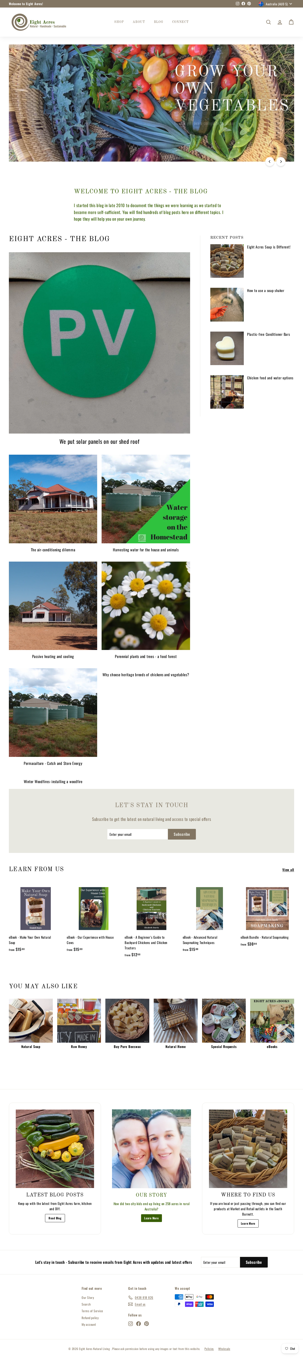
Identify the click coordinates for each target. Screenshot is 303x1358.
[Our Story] (151, 1148)
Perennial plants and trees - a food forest (146, 656)
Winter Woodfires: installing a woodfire (53, 781)
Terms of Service (92, 1310)
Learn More (151, 1218)
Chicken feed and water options (270, 377)
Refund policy (90, 1317)
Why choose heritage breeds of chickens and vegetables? (145, 674)
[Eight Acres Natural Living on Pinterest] (146, 1323)
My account (89, 1324)
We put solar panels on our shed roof (99, 441)
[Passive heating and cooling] (53, 606)
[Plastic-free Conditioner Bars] (227, 348)
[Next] (280, 161)
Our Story (88, 1297)
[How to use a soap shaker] (227, 304)
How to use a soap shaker (265, 290)
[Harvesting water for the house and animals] (146, 499)
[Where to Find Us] (248, 1149)
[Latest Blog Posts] (55, 1149)
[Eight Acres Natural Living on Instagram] (130, 1323)
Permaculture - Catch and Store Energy (53, 763)
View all (288, 869)
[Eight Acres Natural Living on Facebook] (138, 1323)
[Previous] (269, 161)
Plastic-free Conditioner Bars (268, 334)
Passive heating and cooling (53, 656)
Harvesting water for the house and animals (146, 549)
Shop (119, 22)
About (139, 22)
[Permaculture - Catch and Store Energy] (53, 712)
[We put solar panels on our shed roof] (99, 343)
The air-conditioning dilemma (53, 549)
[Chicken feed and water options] (227, 392)
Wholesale (224, 1348)
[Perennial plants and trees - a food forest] (146, 606)
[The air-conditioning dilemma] (53, 499)
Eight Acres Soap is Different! (269, 247)
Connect (180, 22)
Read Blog (55, 1218)
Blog (158, 22)
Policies (209, 1348)
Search (86, 1304)
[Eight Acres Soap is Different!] (227, 261)
